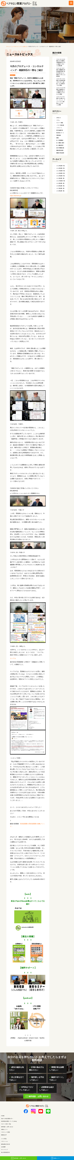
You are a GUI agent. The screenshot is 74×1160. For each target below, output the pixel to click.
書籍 (57, 137)
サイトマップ (4, 1149)
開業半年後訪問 (60, 153)
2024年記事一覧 (60, 170)
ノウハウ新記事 (60, 125)
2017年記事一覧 (60, 188)
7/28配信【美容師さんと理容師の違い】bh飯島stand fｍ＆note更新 (60, 91)
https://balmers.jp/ (15, 196)
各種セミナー (57, 1158)
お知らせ (25, 46)
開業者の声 (4, 1135)
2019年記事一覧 (60, 183)
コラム (58, 120)
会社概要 (3, 1147)
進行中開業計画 (60, 148)
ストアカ (13, 658)
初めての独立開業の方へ (7, 1118)
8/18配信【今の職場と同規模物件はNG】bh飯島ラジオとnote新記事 (60, 62)
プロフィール (4, 1141)
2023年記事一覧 (60, 173)
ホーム (8, 46)
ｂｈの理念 (4, 1138)
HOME (2, 1115)
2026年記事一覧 (60, 165)
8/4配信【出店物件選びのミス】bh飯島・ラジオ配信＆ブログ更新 (60, 82)
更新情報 (58, 135)
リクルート (59, 127)
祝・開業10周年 (60, 143)
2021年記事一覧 (60, 178)
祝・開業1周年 (59, 145)
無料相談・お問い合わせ (20, 1158)
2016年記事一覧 (60, 191)
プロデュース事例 (5, 1132)
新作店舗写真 (59, 130)
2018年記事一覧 (60, 186)
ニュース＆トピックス (16, 46)
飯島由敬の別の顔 (5, 1144)
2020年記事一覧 (60, 180)
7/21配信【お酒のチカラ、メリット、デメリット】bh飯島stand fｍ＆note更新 (60, 101)
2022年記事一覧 (60, 175)
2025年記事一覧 (60, 168)
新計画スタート (60, 132)
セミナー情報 (59, 122)
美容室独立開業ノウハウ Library (9, 1121)
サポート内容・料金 (6, 1124)
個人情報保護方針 (5, 1152)
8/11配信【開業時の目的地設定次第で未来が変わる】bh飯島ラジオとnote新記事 (60, 72)
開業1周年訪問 (59, 150)
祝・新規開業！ (60, 140)
